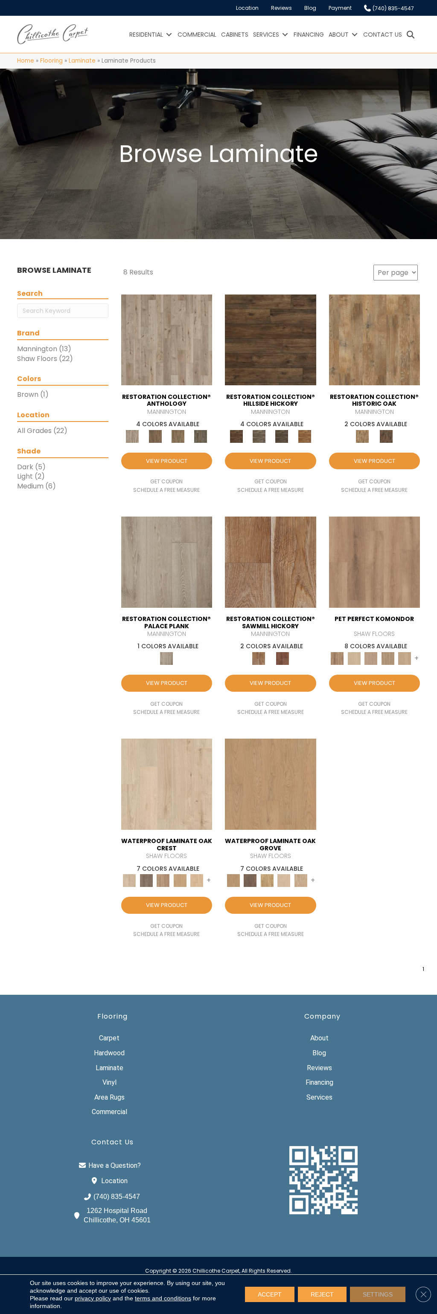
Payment (340, 8)
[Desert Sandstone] (405, 658)
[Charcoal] (386, 436)
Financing (309, 34)
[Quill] (201, 436)
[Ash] (374, 339)
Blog (310, 8)
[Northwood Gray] (146, 880)
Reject (322, 1294)
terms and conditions (163, 1298)
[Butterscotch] (371, 658)
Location (247, 8)
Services (266, 34)
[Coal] (282, 436)
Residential (146, 34)
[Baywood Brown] (250, 880)
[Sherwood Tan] (180, 880)
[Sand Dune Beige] (301, 880)
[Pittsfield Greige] (163, 880)
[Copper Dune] (388, 658)
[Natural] (270, 561)
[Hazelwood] (267, 880)
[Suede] (178, 436)
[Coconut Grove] (167, 784)
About (339, 34)
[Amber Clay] (374, 561)
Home (25, 61)
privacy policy (93, 1298)
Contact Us (382, 34)
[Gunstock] (282, 658)
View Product (166, 461)
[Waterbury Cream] (197, 880)
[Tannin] (155, 436)
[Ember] (304, 436)
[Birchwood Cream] (354, 658)
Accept (270, 1294)
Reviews (281, 8)
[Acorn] (270, 339)
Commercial (197, 34)
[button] (169, 34)
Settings (378, 1294)
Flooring (51, 61)
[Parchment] (167, 339)
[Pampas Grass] (284, 880)
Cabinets (234, 34)
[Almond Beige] (270, 784)
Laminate (82, 61)
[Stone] (259, 436)
